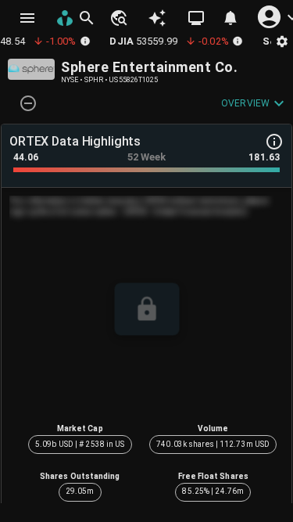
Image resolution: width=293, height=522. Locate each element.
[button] (118, 18)
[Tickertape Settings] (282, 41)
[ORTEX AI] (157, 18)
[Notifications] (230, 18)
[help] (274, 141)
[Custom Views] (196, 18)
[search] (86, 18)
